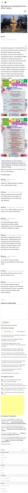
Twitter (20, 163)
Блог (2, 470)
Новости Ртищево (5, 480)
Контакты (3, 467)
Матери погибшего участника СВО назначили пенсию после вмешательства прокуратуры (14, 353)
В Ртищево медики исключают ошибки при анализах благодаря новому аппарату (12, 349)
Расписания (4, 457)
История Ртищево (5, 478)
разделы (13, 449)
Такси (2, 462)
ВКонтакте (15, 163)
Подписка (3, 488)
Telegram (8, 165)
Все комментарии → (6, 444)
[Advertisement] (12, 405)
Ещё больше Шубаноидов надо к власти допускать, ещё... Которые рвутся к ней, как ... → (13, 428)
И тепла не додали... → (13, 433)
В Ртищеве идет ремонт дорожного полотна (14, 357)
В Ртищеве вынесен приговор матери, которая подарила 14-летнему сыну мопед (13, 361)
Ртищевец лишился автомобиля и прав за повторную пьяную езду (12, 340)
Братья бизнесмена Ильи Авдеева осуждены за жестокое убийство (13, 335)
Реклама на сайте (5, 485)
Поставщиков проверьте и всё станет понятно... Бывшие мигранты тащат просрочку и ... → (13, 439)
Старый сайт (4, 490)
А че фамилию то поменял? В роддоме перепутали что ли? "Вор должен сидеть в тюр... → (13, 421)
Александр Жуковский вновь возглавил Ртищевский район (11, 369)
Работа (2, 455)
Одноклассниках (6, 163)
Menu (2, 2)
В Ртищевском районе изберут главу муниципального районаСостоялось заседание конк (13, 345)
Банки (2, 460)
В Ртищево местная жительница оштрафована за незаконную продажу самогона (13, 365)
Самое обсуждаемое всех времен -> (10, 373)
